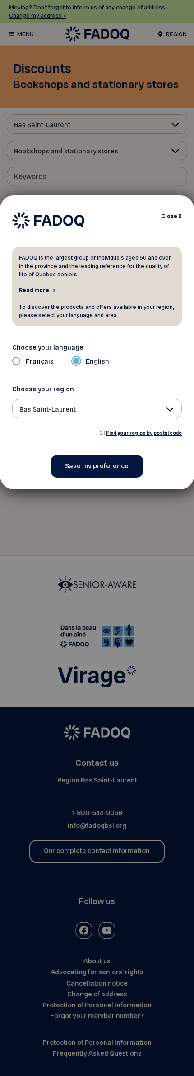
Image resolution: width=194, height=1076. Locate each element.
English (97, 361)
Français (40, 361)
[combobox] (97, 408)
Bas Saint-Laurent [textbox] (47, 409)
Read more (34, 290)
